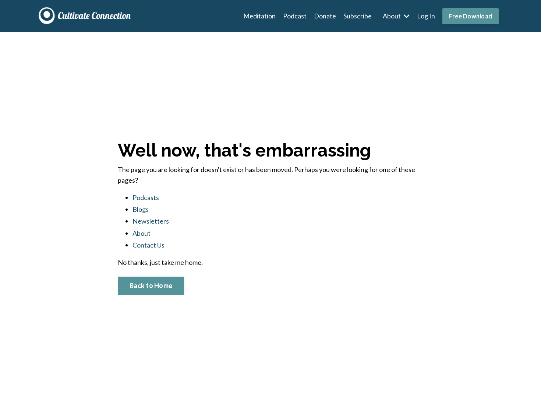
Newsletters (150, 221)
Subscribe (357, 16)
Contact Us (148, 245)
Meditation (259, 16)
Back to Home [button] (151, 285)
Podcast (295, 16)
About (141, 233)
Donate (325, 16)
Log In (426, 16)
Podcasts (145, 197)
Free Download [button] (470, 16)
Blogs (140, 209)
